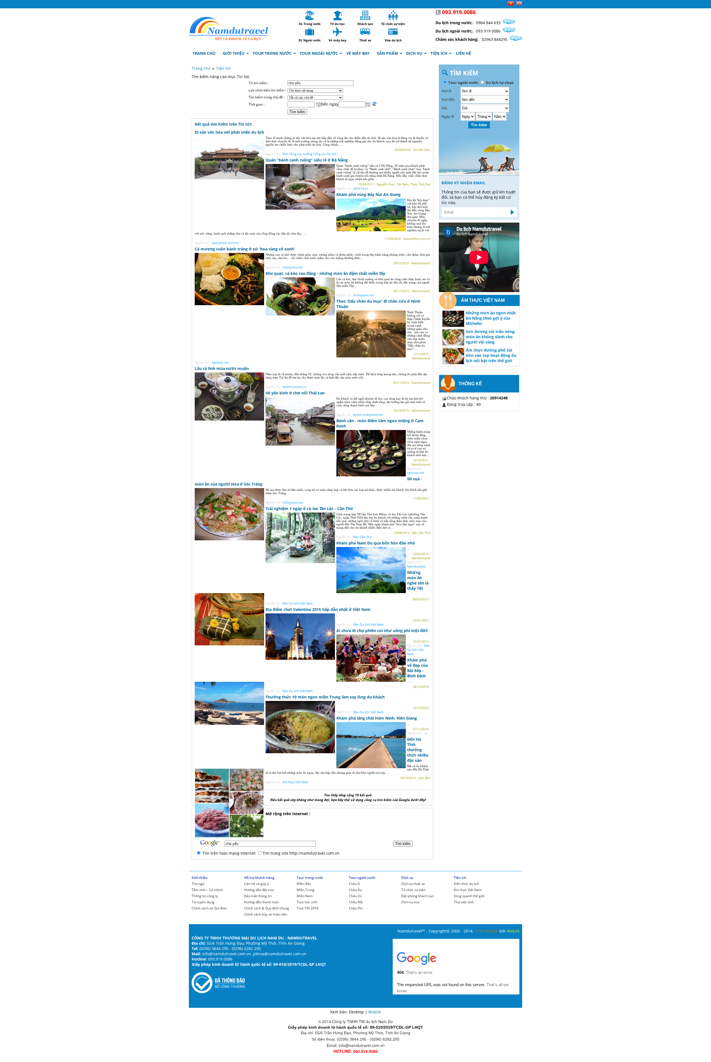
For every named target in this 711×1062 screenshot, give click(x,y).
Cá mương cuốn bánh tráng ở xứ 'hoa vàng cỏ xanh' (245, 249)
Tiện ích (223, 68)
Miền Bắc (304, 883)
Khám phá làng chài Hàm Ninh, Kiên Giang (376, 718)
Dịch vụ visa (410, 902)
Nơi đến (448, 99)
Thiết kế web (487, 931)
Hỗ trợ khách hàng (259, 877)
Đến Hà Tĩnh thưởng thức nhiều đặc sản (417, 750)
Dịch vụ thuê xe (413, 883)
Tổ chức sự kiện (393, 15)
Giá (444, 107)
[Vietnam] (511, 4)
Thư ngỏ (198, 883)
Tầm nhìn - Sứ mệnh (207, 889)
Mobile (374, 1011)
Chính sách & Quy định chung (266, 908)
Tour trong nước (310, 877)
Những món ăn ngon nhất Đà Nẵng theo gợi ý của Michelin (491, 318)
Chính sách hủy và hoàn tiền (265, 914)
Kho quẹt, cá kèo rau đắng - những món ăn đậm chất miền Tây (325, 273)
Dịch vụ (407, 877)
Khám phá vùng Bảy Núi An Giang (368, 194)
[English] (519, 4)
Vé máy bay (337, 31)
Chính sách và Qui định (209, 908)
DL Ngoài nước (310, 31)
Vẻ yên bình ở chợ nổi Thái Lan (295, 393)
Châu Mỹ (355, 902)
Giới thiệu (199, 877)
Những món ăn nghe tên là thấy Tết (418, 580)
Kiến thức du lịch (466, 883)
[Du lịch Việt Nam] (228, 27)
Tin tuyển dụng (203, 902)
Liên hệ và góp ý (256, 883)
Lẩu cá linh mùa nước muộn (222, 368)
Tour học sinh (307, 902)
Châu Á (354, 883)
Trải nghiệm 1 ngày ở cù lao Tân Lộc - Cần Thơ (309, 508)
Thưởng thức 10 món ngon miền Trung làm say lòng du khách (325, 697)
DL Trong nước (310, 15)
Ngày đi (448, 116)
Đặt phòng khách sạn (417, 896)
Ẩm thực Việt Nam (468, 889)
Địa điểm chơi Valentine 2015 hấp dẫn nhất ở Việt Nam (318, 609)
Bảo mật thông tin (258, 896)
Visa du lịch (393, 31)
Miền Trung (305, 889)
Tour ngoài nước (362, 877)
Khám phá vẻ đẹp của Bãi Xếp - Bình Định (417, 667)
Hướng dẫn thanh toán (261, 902)
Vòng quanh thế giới (469, 896)
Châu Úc (355, 896)
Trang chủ (201, 68)
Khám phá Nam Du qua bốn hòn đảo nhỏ (375, 543)
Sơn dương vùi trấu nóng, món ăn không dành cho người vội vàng (490, 337)
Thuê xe (365, 31)
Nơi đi (446, 90)
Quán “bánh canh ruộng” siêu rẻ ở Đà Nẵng (307, 160)
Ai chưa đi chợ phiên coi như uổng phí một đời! (382, 630)
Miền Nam (305, 896)
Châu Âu (355, 889)
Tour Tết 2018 (307, 908)
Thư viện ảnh (464, 902)
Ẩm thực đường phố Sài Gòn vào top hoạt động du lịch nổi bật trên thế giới (491, 355)
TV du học (337, 15)
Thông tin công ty (205, 896)
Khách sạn (365, 15)
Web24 (513, 931)
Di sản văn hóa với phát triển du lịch (229, 132)
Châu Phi (355, 908)
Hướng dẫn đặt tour (259, 889)
